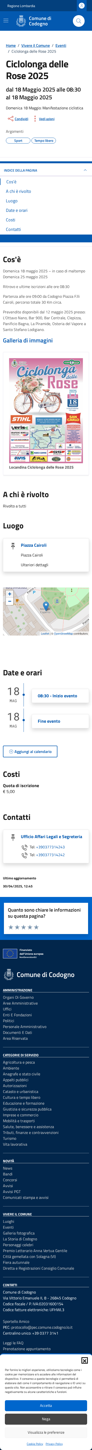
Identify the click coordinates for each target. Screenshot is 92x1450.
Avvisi (8, 1186)
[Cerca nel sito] (79, 21)
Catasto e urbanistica (20, 1091)
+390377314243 (50, 847)
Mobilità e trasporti (19, 1121)
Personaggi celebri (18, 1245)
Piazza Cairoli (34, 545)
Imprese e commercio (20, 1115)
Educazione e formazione (23, 1103)
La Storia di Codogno (20, 1239)
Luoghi (8, 1221)
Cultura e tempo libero (21, 1097)
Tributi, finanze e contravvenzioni (31, 1132)
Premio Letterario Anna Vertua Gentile (35, 1251)
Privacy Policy (54, 1443)
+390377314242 (50, 855)
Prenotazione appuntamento (27, 1349)
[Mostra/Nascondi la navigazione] (6, 20)
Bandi (8, 1174)
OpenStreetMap (63, 633)
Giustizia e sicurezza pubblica (27, 1109)
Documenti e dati (17, 1032)
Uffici (7, 1009)
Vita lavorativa (15, 1144)
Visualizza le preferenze (46, 1432)
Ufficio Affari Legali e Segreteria (51, 836)
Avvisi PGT (12, 1191)
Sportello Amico (16, 1321)
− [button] (9, 601)
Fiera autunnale (16, 1262)
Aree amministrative (20, 1003)
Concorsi (10, 1180)
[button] (84, 1360)
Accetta (46, 1405)
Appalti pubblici (15, 1080)
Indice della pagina (20, 170)
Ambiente (11, 1068)
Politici (8, 1021)
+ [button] (9, 594)
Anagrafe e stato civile (21, 1074)
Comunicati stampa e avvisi (26, 1197)
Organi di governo (18, 997)
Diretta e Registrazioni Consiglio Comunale (38, 1268)
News (7, 1168)
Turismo (9, 1138)
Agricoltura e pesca (19, 1062)
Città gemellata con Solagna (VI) (29, 1256)
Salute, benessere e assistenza (28, 1127)
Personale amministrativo (24, 1026)
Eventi (8, 1227)
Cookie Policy (35, 1443)
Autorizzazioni (15, 1086)
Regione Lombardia (21, 5)
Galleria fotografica (19, 1233)
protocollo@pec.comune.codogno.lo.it (42, 1327)
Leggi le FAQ (13, 1343)
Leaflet (45, 633)
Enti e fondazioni (17, 1015)
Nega (46, 1419)
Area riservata (15, 1038)
